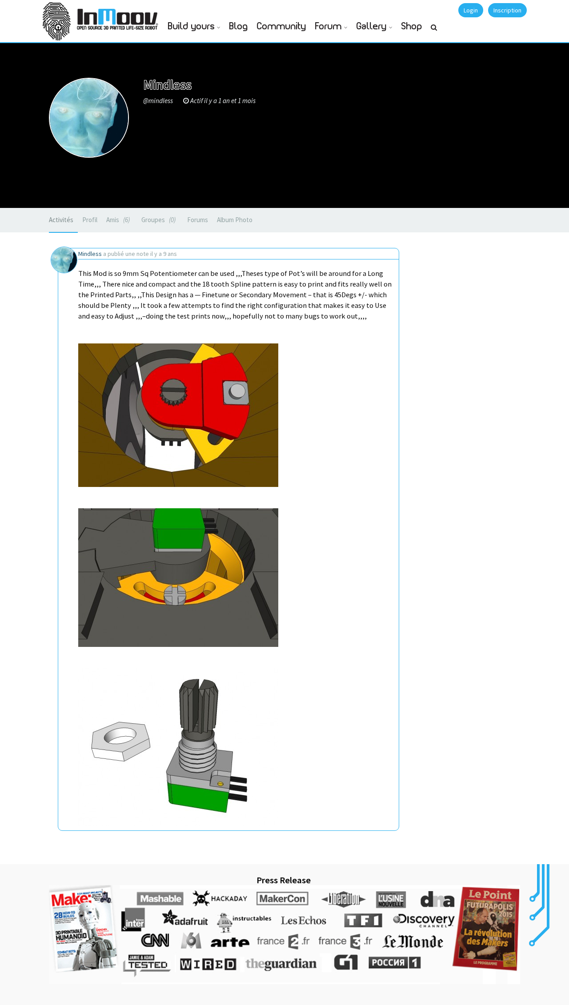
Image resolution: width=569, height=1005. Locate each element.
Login (471, 10)
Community (281, 26)
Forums (197, 219)
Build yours (191, 26)
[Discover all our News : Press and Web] (284, 934)
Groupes (157, 219)
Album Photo (234, 219)
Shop (411, 26)
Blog (238, 26)
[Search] (434, 31)
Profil (89, 219)
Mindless (90, 254)
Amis (117, 219)
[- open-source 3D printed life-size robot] (119, 16)
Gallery (372, 26)
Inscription (507, 10)
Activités (61, 219)
